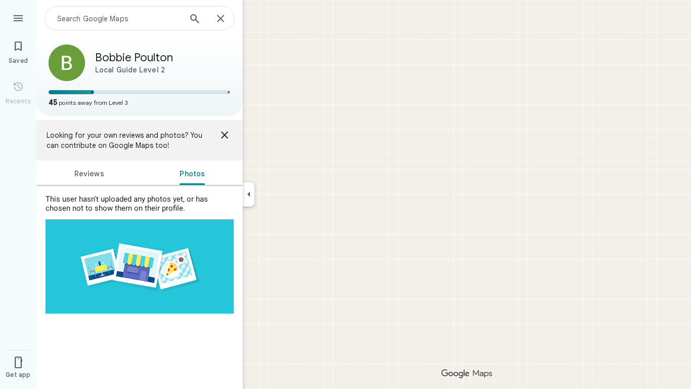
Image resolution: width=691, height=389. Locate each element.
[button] (139, 102)
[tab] (89, 173)
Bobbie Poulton (134, 57)
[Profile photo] (67, 63)
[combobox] (119, 18)
